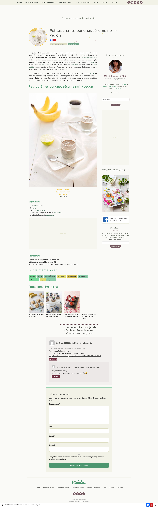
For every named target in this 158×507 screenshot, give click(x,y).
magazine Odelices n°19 (88, 57)
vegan (43, 280)
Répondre (53, 359)
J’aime (96, 2)
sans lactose (61, 276)
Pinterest (135, 2)
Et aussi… (105, 2)
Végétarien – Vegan (65, 2)
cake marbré (46, 65)
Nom (51, 427)
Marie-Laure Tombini (109, 86)
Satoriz (91, 73)
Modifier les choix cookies (79, 499)
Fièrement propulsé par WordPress (79, 501)
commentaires (73, 44)
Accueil (19, 2)
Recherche (115, 105)
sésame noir (58, 213)
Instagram (131, 2)
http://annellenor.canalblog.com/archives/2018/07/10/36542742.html (75, 356)
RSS (138, 2)
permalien (118, 88)
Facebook (128, 2)
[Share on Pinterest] (54, 40)
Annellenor (84, 343)
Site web (52, 445)
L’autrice (114, 2)
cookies (92, 62)
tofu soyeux (41, 210)
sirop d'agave (83, 276)
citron (34, 208)
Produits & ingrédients (83, 2)
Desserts (123, 84)
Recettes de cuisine (31, 2)
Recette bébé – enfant (49, 2)
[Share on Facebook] (51, 40)
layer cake (74, 65)
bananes (35, 206)
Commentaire (54, 404)
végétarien (51, 280)
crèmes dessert (50, 276)
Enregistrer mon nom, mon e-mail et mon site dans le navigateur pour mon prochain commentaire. (76, 458)
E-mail (52, 436)
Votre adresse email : (116, 239)
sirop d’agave (51, 215)
